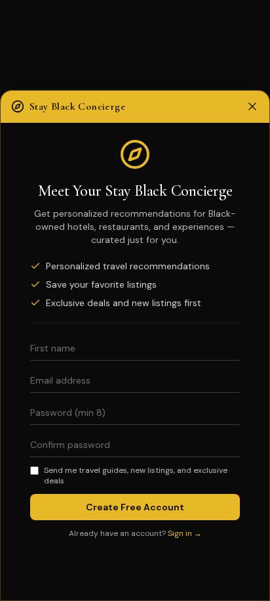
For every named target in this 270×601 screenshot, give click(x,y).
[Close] (252, 106)
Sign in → (185, 533)
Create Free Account (135, 507)
